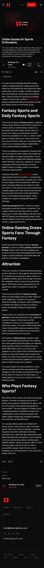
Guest (36, 557)
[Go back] (3, 4)
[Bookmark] (11, 72)
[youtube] (13, 533)
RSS (5, 557)
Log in (22, 5)
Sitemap (15, 557)
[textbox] (22, 268)
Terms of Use (8, 555)
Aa (36, 72)
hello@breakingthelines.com (15, 528)
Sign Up (31, 5)
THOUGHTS (18, 507)
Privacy (21, 555)
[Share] (41, 72)
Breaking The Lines (13, 63)
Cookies (33, 555)
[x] (5, 533)
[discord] (17, 533)
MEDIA (28, 508)
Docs (26, 557)
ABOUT (7, 514)
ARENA (6, 507)
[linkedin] (9, 533)
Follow (38, 486)
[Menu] (41, 5)
